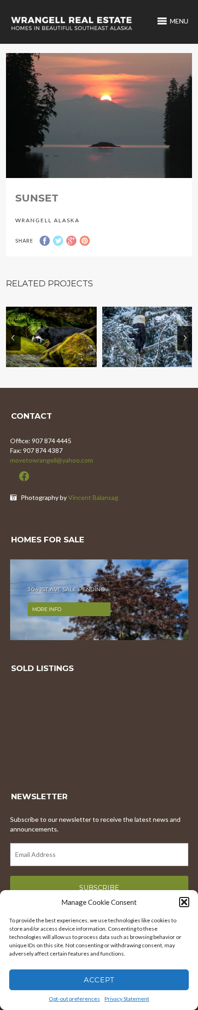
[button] (184, 902)
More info (46, 609)
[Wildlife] (51, 337)
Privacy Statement (127, 998)
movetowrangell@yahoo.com (51, 460)
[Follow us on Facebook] (24, 476)
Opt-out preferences (74, 998)
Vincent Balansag (93, 497)
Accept (99, 979)
